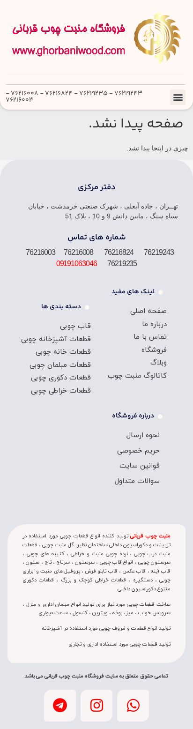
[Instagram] (96, 706)
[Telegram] (60, 706)
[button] (178, 97)
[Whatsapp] (133, 706)
